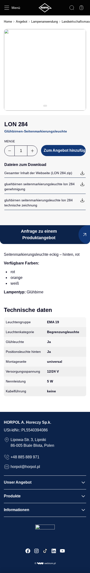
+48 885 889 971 (25, 457)
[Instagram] (36, 551)
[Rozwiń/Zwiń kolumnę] (83, 482)
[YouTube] (62, 551)
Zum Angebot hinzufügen (65, 150)
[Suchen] (72, 8)
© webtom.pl (45, 563)
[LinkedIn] (54, 551)
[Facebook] (28, 551)
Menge (9, 141)
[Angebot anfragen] (81, 8)
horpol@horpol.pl (25, 467)
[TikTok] (45, 551)
